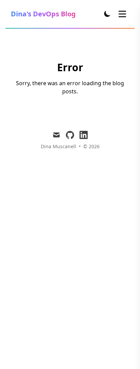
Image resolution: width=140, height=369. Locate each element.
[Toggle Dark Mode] (107, 13)
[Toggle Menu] (122, 14)
